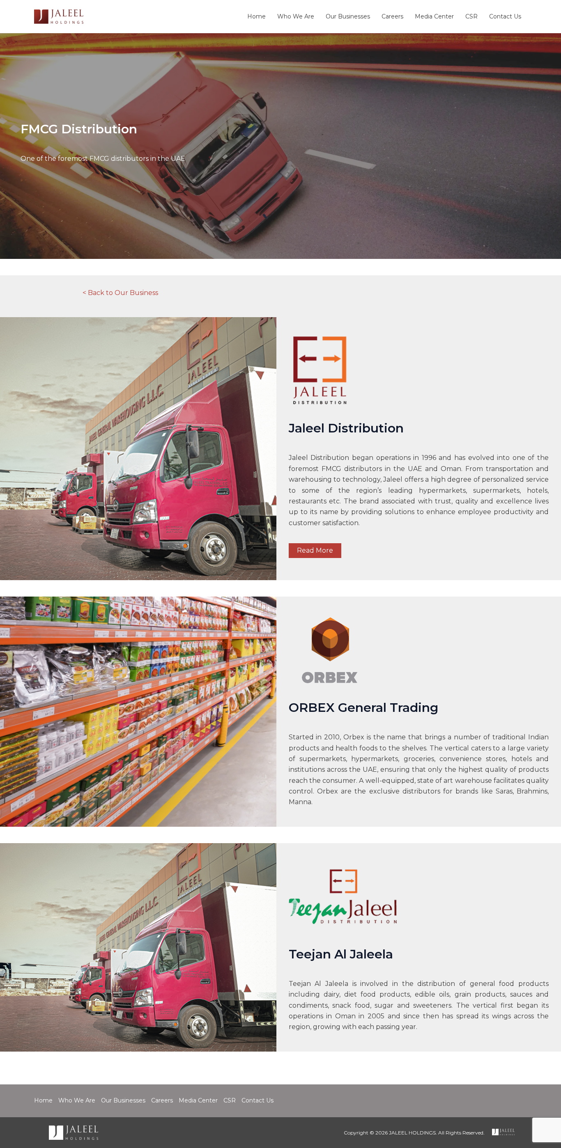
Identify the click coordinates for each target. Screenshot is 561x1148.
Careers (392, 16)
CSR (471, 16)
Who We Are (295, 16)
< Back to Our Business (120, 293)
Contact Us (505, 16)
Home (256, 16)
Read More (315, 550)
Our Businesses (348, 16)
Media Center (434, 16)
